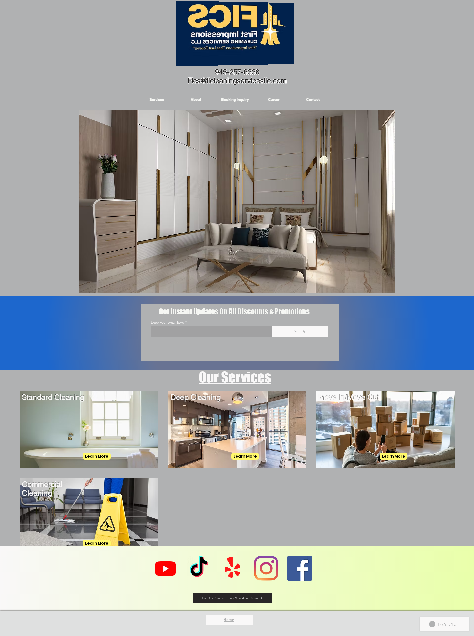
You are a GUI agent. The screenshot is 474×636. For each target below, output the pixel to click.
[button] (156, 99)
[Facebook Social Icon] (299, 568)
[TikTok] (199, 568)
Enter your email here (167, 322)
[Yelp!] (232, 568)
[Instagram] (266, 568)
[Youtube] (165, 568)
